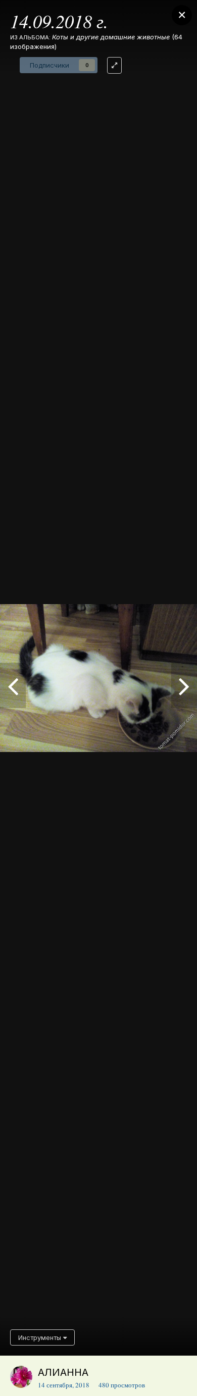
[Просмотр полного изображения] (114, 65)
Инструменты (40, 1337)
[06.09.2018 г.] (184, 685)
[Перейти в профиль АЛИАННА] (21, 1377)
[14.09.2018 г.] (13, 685)
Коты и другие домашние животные (111, 37)
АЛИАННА (63, 1372)
